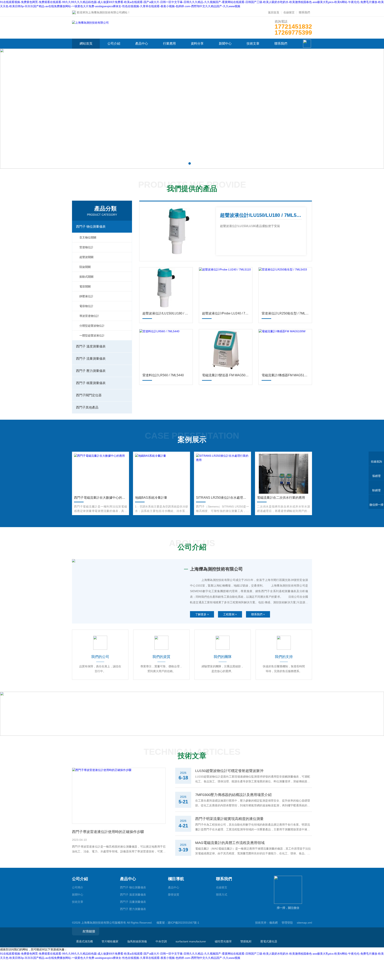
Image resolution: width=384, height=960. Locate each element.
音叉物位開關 (87, 237)
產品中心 (141, 43)
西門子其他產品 (87, 407)
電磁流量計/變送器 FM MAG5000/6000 (225, 375)
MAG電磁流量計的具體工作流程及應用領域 (230, 843)
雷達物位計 (86, 247)
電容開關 (85, 286)
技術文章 (253, 43)
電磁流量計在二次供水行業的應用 (281, 497)
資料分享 (197, 43)
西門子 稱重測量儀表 (91, 383)
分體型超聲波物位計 (92, 325)
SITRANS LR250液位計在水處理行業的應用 (222, 497)
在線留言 (289, 12)
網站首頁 (86, 43)
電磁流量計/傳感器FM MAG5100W (285, 375)
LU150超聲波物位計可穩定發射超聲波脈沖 (229, 771)
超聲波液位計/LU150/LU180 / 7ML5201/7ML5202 (261, 215)
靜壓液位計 (86, 296)
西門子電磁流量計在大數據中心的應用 (100, 497)
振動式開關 (86, 276)
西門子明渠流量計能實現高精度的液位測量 (229, 819)
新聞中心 (225, 43)
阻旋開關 (85, 266)
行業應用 (169, 43)
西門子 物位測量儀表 (91, 226)
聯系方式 (221, 894)
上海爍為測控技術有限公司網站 (107, 12)
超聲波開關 (86, 257)
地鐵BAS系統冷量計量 (151, 497)
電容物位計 (86, 306)
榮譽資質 (173, 894)
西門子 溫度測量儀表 (91, 346)
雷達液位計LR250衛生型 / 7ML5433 (285, 313)
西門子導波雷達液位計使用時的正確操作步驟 (108, 832)
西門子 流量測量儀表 (91, 358)
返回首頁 (273, 12)
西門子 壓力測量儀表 (91, 370)
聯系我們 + (258, 614)
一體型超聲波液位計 (92, 335)
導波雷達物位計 (89, 315)
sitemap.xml (304, 922)
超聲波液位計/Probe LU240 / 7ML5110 (225, 313)
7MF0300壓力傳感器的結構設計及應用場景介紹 (233, 795)
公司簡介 (77, 887)
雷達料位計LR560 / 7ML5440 (163, 375)
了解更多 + (202, 614)
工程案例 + (230, 614)
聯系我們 (304, 12)
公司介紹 (113, 43)
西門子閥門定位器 (89, 395)
